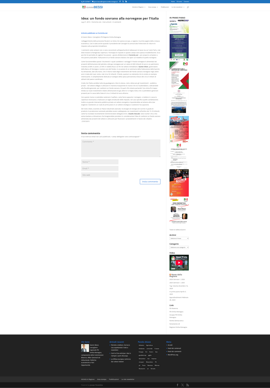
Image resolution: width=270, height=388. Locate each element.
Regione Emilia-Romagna (178, 327)
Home (173, 1)
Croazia (157, 348)
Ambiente (141, 348)
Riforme (157, 365)
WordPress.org (173, 355)
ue (148, 369)
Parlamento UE (174, 324)
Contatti (186, 1)
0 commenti (117, 22)
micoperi (141, 362)
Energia (141, 352)
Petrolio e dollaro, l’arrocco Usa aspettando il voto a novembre (120, 347)
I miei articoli (106, 22)
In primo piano (174, 292)
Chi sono (179, 1)
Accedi (170, 345)
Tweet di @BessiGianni (177, 230)
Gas (156, 352)
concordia (149, 348)
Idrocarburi (142, 359)
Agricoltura (149, 345)
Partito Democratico (176, 321)
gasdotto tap (142, 355)
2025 (171, 283)
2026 (171, 279)
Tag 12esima (173, 286)
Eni (146, 352)
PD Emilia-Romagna (176, 312)
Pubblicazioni (165, 7)
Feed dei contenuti (174, 348)
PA (156, 362)
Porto (143, 365)
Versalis (153, 369)
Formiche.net (96, 22)
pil (139, 365)
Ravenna (150, 365)
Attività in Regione (138, 7)
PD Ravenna (173, 308)
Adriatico (141, 345)
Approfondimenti (175, 297)
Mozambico (149, 362)
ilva (148, 359)
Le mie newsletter (177, 7)
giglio (149, 355)
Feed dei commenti (174, 351)
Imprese (154, 359)
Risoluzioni (142, 369)
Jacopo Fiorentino (96, 385)
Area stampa (152, 7)
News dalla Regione (175, 275)
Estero (151, 352)
